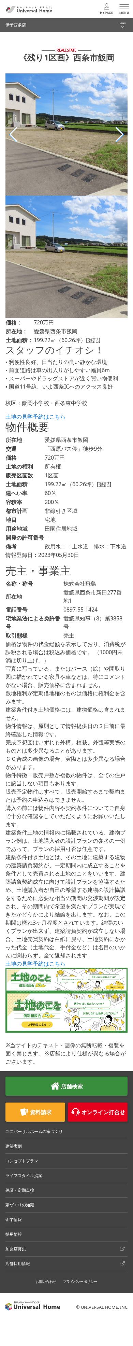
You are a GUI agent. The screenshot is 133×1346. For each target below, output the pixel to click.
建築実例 (13, 1146)
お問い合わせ (46, 1281)
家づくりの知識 (19, 1205)
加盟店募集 (15, 1249)
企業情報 (13, 1219)
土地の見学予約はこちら (35, 416)
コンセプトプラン (21, 1161)
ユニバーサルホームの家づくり (34, 1131)
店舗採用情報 (17, 1263)
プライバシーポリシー (80, 1281)
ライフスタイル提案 (23, 1175)
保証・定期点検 (19, 1190)
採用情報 (13, 1234)
